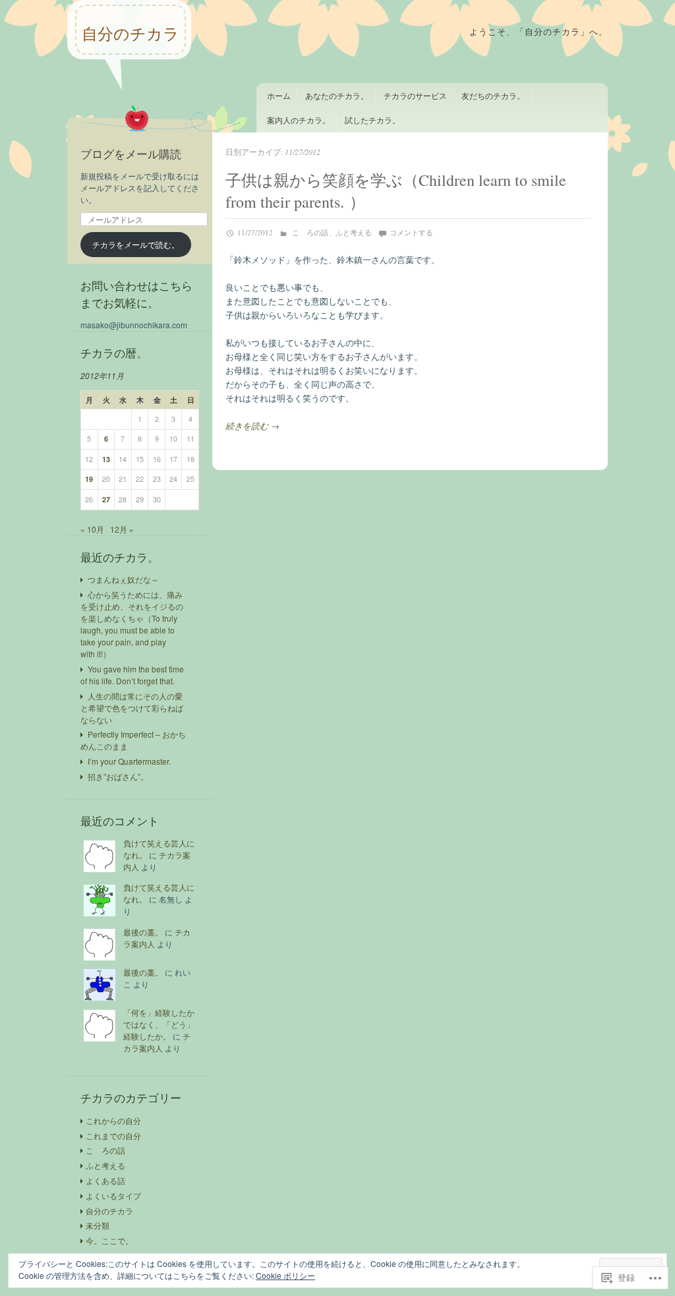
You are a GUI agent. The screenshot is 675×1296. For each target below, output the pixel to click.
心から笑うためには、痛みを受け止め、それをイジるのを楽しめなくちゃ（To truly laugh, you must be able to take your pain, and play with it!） (131, 624)
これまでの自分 (113, 1135)
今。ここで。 (109, 1240)
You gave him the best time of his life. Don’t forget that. (132, 674)
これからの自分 (113, 1120)
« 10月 (92, 529)
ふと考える (354, 232)
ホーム (279, 95)
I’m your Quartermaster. (129, 761)
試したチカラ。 (372, 119)
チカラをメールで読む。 (135, 244)
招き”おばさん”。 (118, 776)
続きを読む (252, 425)
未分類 (97, 1225)
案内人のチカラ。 (298, 119)
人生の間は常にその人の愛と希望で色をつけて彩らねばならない (131, 707)
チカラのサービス (415, 95)
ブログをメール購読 (130, 154)
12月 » (122, 529)
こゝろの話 (310, 232)
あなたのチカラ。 (336, 95)
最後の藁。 (143, 931)
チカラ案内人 (157, 1041)
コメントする (411, 232)
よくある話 (105, 1180)
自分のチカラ (130, 33)
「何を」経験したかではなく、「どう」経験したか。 (158, 1024)
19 (89, 479)
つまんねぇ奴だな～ (123, 579)
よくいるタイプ (113, 1195)
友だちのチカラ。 (493, 95)
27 (106, 499)
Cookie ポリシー (285, 1275)
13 (106, 459)
